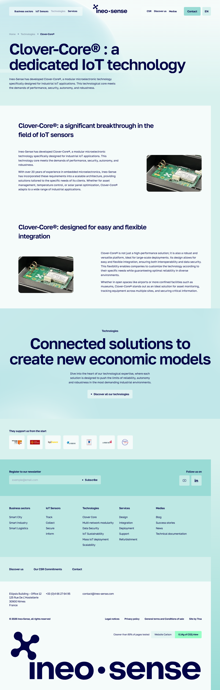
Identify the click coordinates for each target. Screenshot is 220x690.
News (159, 528)
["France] (125, 442)
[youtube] (184, 480)
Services (72, 11)
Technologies (58, 11)
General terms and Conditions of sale (164, 618)
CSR (149, 11)
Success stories (165, 522)
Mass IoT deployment (95, 539)
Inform (50, 533)
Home (12, 34)
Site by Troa (195, 618)
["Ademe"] (89, 442)
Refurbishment (128, 539)
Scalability (88, 545)
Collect (50, 522)
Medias (173, 11)
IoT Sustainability (93, 533)
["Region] (17, 442)
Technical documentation (171, 533)
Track (49, 517)
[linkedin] (196, 480)
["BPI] (53, 442)
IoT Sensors (42, 11)
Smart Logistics (18, 528)
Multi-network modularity (98, 522)
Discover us (160, 11)
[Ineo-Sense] (110, 8)
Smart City (15, 517)
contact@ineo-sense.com (98, 593)
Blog (159, 517)
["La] (71, 442)
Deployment (126, 528)
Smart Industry (18, 522)
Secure (50, 528)
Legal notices (112, 618)
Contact (77, 569)
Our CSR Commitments (48, 569)
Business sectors (23, 11)
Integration (126, 522)
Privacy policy (131, 618)
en (206, 11)
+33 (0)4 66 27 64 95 (58, 593)
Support (124, 533)
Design (123, 517)
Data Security (90, 528)
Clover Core (89, 517)
